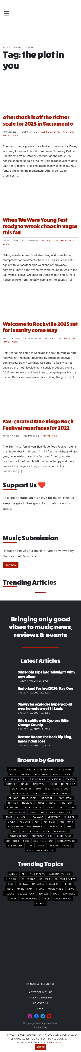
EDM (38, 788)
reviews (43, 893)
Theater (67, 845)
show (13, 898)
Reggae (34, 831)
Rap (23, 831)
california (28, 878)
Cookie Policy (55, 1042)
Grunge (13, 797)
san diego (69, 893)
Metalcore (48, 812)
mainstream (24, 888)
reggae (9, 893)
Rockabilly (61, 831)
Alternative (47, 769)
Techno (53, 845)
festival (23, 883)
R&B (15, 831)
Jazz (61, 807)
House (40, 802)
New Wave (37, 817)
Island (50, 807)
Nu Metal (70, 817)
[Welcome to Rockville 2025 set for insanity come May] (40, 304)
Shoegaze (38, 835)
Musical (22, 817)
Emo (56, 131)
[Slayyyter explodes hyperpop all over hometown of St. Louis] (10, 708)
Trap (30, 850)
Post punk (66, 821)
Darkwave (39, 783)
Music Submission (40, 997)
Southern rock (43, 840)
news (70, 888)
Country (11, 783)
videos (40, 903)
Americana (65, 769)
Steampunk (15, 845)
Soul (26, 840)
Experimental (20, 793)
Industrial (13, 807)
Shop (40, 1008)
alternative (37, 873)
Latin (71, 807)
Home (6, 47)
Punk (15, 341)
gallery (53, 883)
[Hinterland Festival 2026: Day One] (10, 692)
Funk (55, 793)
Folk (45, 793)
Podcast (24, 821)
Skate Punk (64, 835)
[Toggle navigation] (6, 13)
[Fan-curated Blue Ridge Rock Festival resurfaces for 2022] (40, 401)
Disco (53, 783)
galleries (38, 883)
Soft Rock (12, 840)
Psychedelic (35, 826)
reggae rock (26, 893)
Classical (55, 779)
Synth (40, 845)
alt (24, 873)
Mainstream (17, 812)
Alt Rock (47, 131)
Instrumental (33, 807)
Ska (50, 835)
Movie (8, 817)
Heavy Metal (64, 797)
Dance (25, 783)
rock (56, 893)
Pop (36, 821)
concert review (64, 878)
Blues (56, 774)
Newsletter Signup (42, 983)
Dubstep (26, 788)
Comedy (71, 779)
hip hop (68, 883)
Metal (6, 135)
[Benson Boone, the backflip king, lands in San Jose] (10, 741)
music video (55, 888)
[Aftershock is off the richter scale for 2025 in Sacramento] (40, 97)
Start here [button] (11, 565)
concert (44, 878)
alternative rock (60, 873)
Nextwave (53, 817)
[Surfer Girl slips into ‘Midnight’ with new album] (10, 676)
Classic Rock (37, 779)
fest (11, 883)
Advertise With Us (40, 992)
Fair (35, 793)
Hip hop (13, 802)
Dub (14, 788)
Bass (13, 774)
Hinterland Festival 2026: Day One (45, 688)
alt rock (11, 878)
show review (29, 898)
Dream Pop (68, 783)
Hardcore (67, 240)
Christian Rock (15, 779)
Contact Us (40, 1002)
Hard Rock (67, 131)
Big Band (25, 774)
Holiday (27, 802)
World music (45, 850)
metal (40, 888)
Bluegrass (41, 774)
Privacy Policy (40, 1027)
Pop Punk (50, 821)
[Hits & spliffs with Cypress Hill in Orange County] (10, 724)
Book (67, 774)
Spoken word (66, 840)
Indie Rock (65, 802)
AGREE (40, 1047)
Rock (15, 135)
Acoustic (14, 769)
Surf (29, 845)
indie (10, 888)
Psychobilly (55, 826)
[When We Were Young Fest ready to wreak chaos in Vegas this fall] (40, 200)
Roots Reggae (19, 835)
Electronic (52, 788)
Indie (52, 802)
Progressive (15, 826)
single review (62, 898)
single (45, 898)
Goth (65, 793)
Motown (64, 812)
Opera (11, 821)
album (13, 873)
